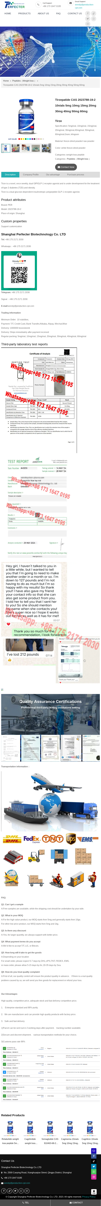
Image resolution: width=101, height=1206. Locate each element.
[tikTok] (93, 13)
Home (6, 81)
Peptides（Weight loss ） (24, 81)
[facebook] (87, 13)
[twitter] (87, 18)
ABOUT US (43, 13)
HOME (7, 13)
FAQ (58, 13)
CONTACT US (75, 13)
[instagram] (87, 24)
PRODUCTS (24, 13)
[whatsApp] (93, 18)
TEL (27, 1203)
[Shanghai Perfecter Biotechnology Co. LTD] (15, 4)
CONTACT (77, 1203)
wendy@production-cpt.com (17, 1183)
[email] (93, 1150)
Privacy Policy (88, 1197)
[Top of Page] (94, 1192)
